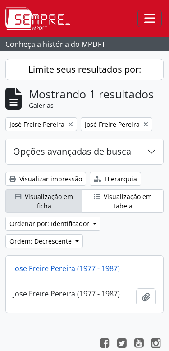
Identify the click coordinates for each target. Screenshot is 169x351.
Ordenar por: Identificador (50, 223)
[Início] (41, 18)
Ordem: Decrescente (41, 241)
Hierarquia (120, 179)
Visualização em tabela (127, 201)
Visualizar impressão (50, 179)
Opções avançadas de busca (72, 151)
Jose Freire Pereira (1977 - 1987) (66, 268)
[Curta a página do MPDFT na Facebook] (104, 344)
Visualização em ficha (48, 201)
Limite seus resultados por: (84, 69)
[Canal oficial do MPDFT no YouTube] (138, 344)
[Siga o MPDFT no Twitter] (121, 344)
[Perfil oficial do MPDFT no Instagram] (156, 344)
